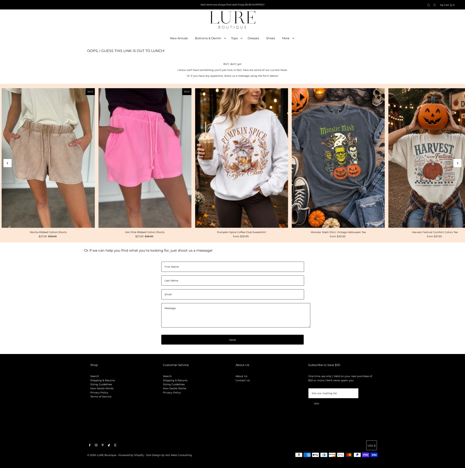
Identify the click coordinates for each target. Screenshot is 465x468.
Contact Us (243, 380)
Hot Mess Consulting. (178, 455)
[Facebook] (89, 445)
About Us (241, 376)
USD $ (371, 445)
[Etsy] (115, 445)
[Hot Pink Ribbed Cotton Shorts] (144, 158)
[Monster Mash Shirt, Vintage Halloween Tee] (338, 158)
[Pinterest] (103, 445)
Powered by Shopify (131, 455)
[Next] (457, 163)
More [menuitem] (286, 38)
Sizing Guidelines (101, 384)
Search (94, 376)
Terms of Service (100, 396)
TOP (458, 462)
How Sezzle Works (102, 388)
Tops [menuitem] (234, 38)
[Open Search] (428, 4)
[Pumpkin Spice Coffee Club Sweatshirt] (241, 158)
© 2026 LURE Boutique (101, 455)
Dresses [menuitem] (253, 38)
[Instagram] (96, 445)
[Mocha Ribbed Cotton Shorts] (48, 158)
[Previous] (7, 163)
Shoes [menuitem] (270, 38)
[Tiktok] (109, 445)
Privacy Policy (99, 392)
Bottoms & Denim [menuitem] (208, 38)
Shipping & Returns (102, 380)
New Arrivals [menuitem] (179, 38)
